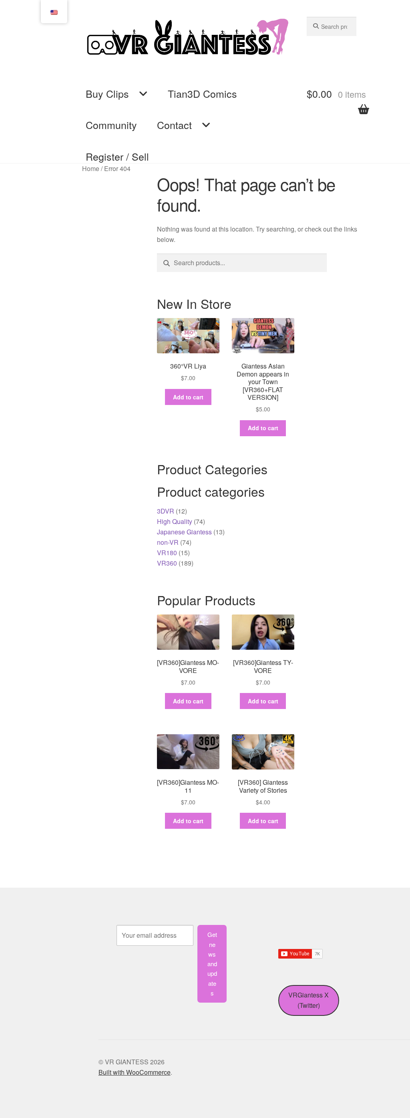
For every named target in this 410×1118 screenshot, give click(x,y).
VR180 (167, 552)
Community (111, 124)
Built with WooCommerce (134, 1072)
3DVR (165, 511)
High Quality (174, 521)
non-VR (168, 542)
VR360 (167, 563)
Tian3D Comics (202, 93)
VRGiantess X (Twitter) (308, 1000)
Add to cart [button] (188, 397)
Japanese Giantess (184, 531)
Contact (174, 124)
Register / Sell (117, 156)
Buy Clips (107, 93)
